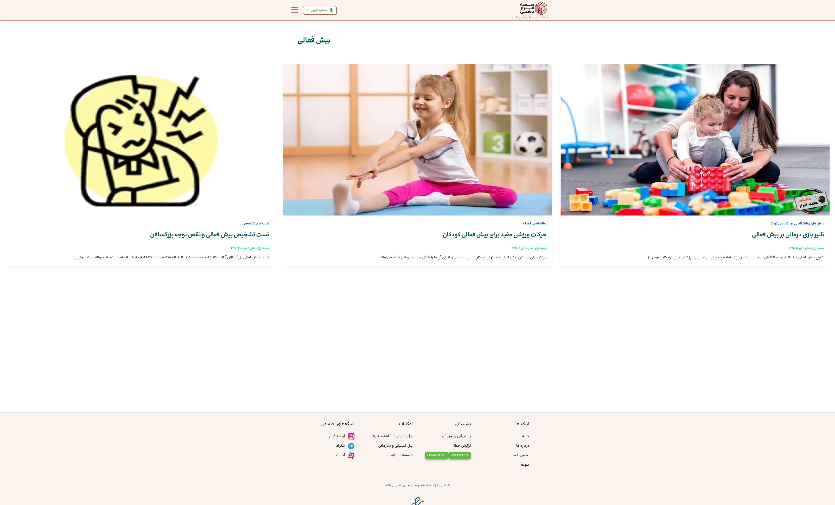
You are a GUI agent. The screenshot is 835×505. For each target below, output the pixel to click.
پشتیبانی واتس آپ (456, 436)
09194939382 (436, 455)
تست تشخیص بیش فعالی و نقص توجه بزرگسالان (209, 235)
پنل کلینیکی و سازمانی (395, 446)
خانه (525, 436)
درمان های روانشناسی (809, 223)
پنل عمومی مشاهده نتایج (393, 436)
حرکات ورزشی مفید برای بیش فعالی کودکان (495, 235)
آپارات (341, 455)
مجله (525, 465)
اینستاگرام (337, 436)
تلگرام (341, 446)
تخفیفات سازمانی (399, 455)
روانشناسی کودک (781, 223)
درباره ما (522, 446)
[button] (295, 10)
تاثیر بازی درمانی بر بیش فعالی (788, 235)
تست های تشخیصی (255, 223)
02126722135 (460, 455)
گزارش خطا (462, 446)
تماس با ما (521, 455)
